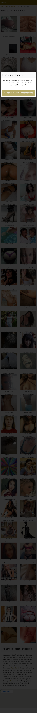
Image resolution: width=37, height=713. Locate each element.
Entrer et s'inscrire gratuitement (18, 93)
